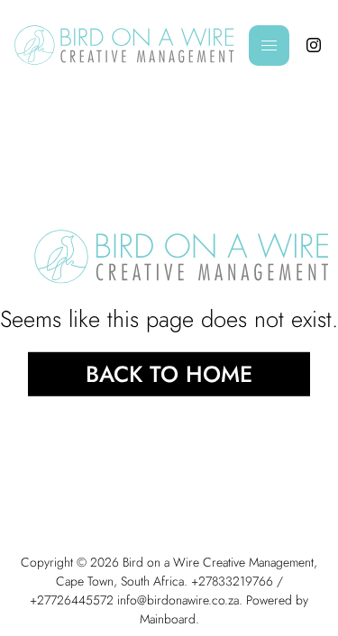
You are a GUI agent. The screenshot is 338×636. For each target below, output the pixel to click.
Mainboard (168, 619)
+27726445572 (72, 600)
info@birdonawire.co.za (178, 600)
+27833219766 (232, 581)
